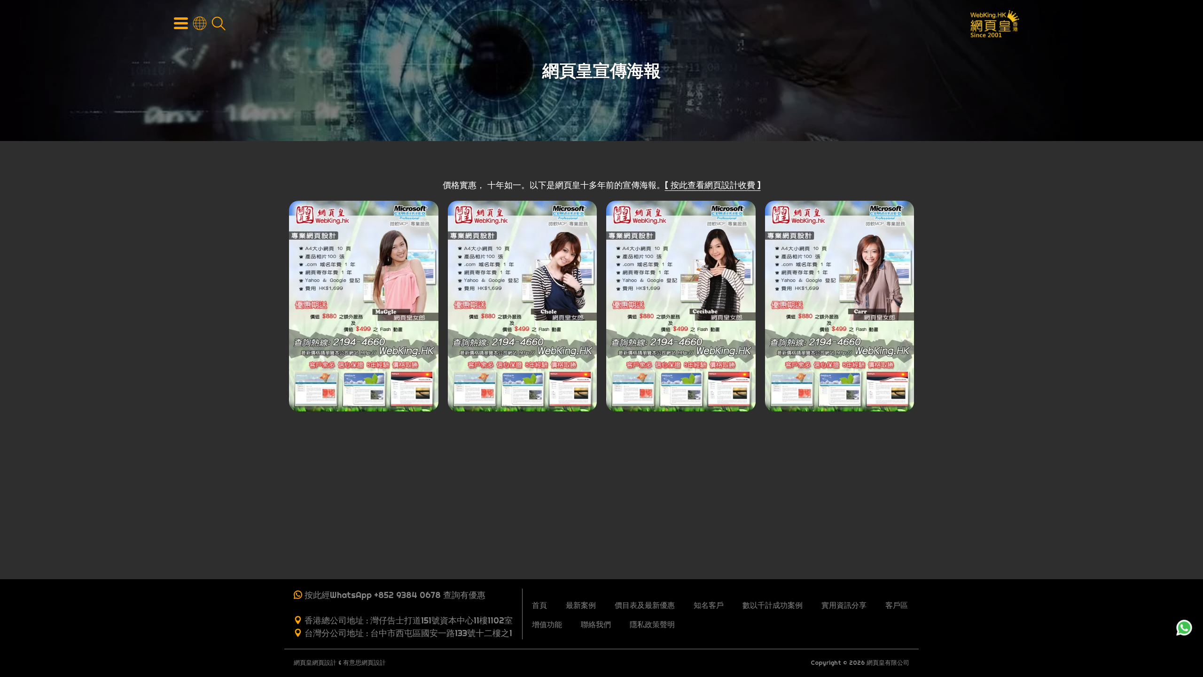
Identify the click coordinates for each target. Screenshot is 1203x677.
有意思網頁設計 (364, 662)
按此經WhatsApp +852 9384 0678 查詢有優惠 (395, 595)
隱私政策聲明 (652, 624)
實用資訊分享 (844, 605)
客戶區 (896, 605)
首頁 (539, 605)
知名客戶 (709, 605)
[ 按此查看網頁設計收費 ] (713, 185)
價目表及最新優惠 (645, 605)
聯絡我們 (596, 624)
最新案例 (581, 605)
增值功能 (547, 624)
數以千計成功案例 (772, 605)
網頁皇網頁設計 (315, 662)
